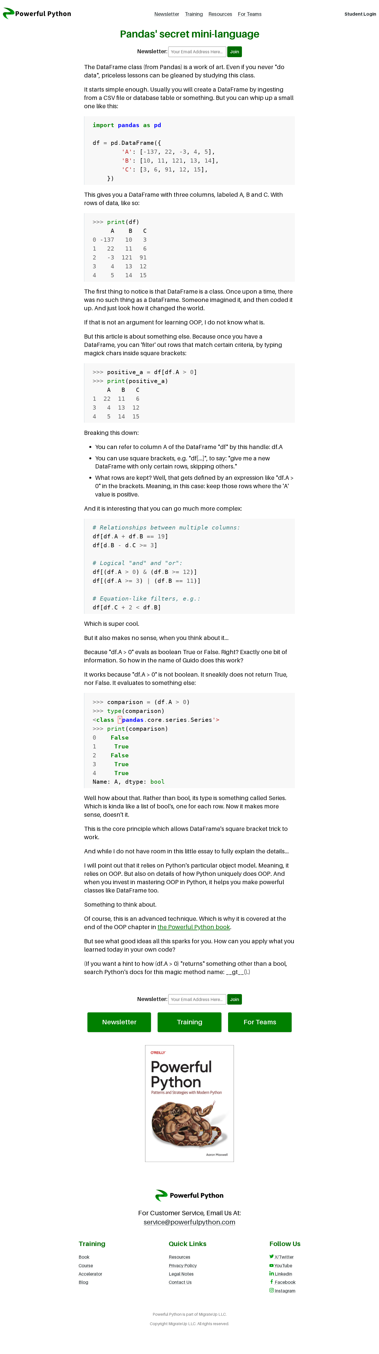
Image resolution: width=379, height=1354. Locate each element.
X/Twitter (284, 1257)
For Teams (250, 14)
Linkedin (283, 1274)
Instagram (284, 1291)
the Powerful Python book (194, 927)
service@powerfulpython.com (189, 1222)
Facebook (284, 1282)
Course (86, 1265)
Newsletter (166, 14)
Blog (83, 1282)
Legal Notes (181, 1274)
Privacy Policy (183, 1265)
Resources (220, 14)
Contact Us (180, 1282)
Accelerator (90, 1274)
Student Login (360, 14)
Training (194, 14)
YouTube (283, 1265)
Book (84, 1257)
